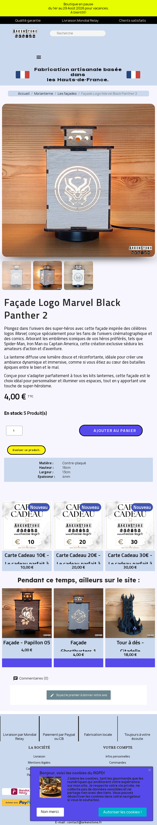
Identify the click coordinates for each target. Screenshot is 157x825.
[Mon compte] (72, 45)
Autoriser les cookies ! (122, 812)
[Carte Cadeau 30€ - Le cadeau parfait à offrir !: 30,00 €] (130, 536)
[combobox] (78, 33)
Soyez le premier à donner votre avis (81, 695)
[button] (61, 45)
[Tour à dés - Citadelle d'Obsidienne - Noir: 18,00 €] (130, 623)
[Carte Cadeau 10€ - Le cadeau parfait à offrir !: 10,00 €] (27, 536)
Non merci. (50, 811)
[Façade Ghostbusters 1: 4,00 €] (78, 623)
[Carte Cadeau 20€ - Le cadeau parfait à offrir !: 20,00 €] (78, 536)
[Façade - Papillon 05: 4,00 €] (27, 623)
